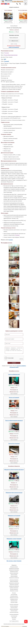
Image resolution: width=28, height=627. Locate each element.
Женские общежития (14, 589)
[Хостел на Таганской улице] (14, 248)
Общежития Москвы (14, 566)
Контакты (14, 619)
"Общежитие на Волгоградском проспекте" (14, 469)
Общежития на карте (14, 571)
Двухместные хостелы (14, 597)
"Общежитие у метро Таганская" (14, 538)
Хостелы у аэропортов (14, 604)
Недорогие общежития (14, 579)
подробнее (15, 393)
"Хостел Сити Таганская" (14, 443)
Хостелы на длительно (14, 612)
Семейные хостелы (14, 599)
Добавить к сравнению (14, 29)
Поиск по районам (14, 576)
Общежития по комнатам (14, 577)
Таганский (6, 61)
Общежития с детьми (14, 590)
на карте (11, 239)
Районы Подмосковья (14, 581)
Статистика (24, 626)
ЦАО (5, 59)
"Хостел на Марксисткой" (14, 374)
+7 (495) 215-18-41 (14, 40)
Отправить (14, 362)
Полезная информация (14, 614)
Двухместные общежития (14, 586)
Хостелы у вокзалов (14, 606)
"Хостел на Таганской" (14, 397)
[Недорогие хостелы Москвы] (14, 1)
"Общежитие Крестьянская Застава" (14, 492)
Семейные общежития (14, 587)
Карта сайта (14, 617)
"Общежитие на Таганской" (14, 515)
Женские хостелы (14, 600)
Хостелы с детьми (14, 602)
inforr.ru (7, 626)
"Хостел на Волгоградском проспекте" (14, 420)
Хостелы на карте (14, 610)
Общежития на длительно (14, 568)
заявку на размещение (14, 47)
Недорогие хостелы (14, 596)
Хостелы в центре (14, 607)
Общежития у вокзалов (14, 584)
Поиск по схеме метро (14, 573)
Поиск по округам (14, 574)
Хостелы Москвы (13, 25)
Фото (12, 393)
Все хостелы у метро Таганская (14, 560)
